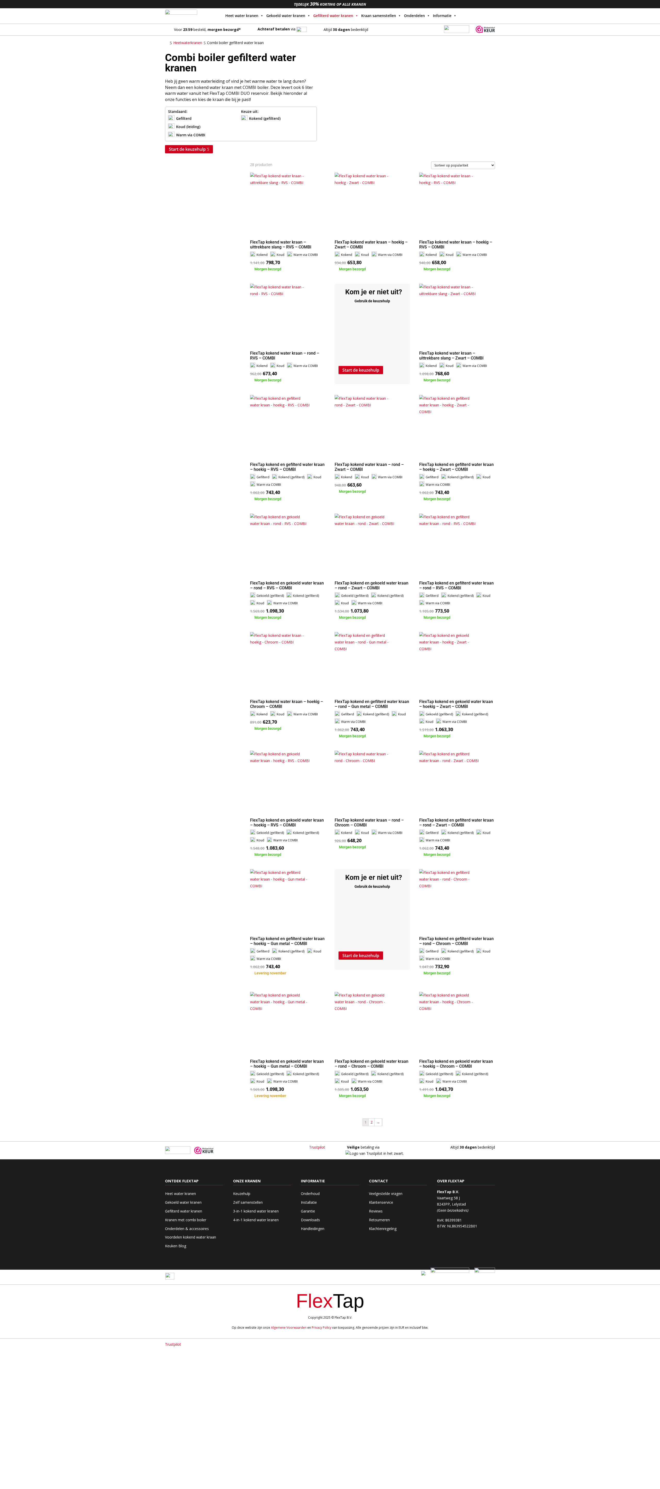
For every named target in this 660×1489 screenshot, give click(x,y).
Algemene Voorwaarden (289, 1327)
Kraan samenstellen (378, 15)
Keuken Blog (175, 1245)
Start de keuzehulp (187, 149)
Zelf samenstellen (248, 1202)
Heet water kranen (241, 15)
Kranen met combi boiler (185, 1219)
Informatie (442, 15)
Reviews (376, 1211)
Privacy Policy (321, 1327)
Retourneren (379, 1219)
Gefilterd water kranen (333, 15)
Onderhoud (310, 1193)
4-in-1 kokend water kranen (256, 1219)
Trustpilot (317, 1147)
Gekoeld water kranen (285, 15)
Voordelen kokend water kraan (190, 1237)
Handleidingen (312, 1228)
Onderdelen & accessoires (187, 1228)
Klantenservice (381, 1202)
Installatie (309, 1202)
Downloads (310, 1219)
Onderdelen (414, 15)
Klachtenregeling (383, 1228)
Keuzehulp (241, 1193)
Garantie (308, 1211)
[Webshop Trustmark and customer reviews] (485, 31)
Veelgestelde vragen (385, 1193)
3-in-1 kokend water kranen (256, 1211)
